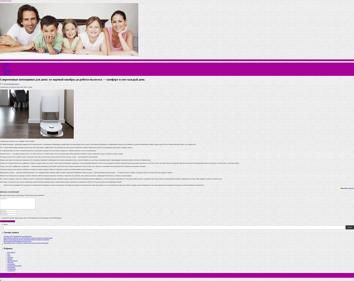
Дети (5, 66)
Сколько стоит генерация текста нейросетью (18, 236)
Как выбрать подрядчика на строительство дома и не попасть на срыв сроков (28, 238)
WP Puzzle (8, 277)
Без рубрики (11, 252)
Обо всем (7, 73)
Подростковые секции (14, 265)
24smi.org (351, 188)
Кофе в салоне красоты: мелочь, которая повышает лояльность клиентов (26, 239)
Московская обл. (12, 260)
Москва (9, 259)
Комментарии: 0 (14, 84)
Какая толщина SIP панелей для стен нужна (17, 241)
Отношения (7, 70)
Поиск (6, 224)
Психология (7, 65)
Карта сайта (7, 75)
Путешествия (8, 71)
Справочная (11, 270)
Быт (5, 68)
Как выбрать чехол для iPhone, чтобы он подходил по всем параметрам (26, 243)
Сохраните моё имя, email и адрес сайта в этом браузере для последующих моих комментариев (31, 218)
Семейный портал (5, 1)
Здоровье (6, 63)
